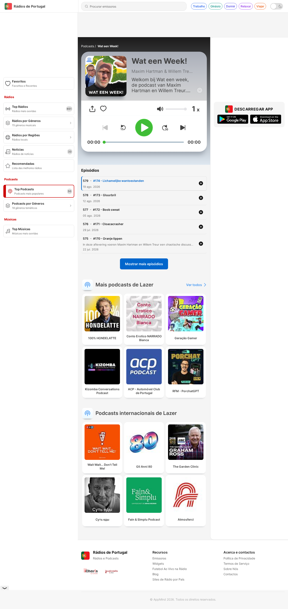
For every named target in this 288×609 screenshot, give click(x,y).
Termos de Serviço (236, 563)
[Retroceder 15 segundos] (123, 127)
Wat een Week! (108, 46)
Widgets (158, 563)
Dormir (230, 6)
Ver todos (194, 285)
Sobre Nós (230, 569)
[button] (160, 109)
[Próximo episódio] (182, 127)
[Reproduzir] (144, 127)
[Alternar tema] (276, 6)
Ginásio (215, 6)
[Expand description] (200, 90)
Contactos (230, 574)
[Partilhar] (92, 108)
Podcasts (87, 46)
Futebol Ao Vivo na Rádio (169, 569)
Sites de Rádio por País (168, 579)
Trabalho (199, 6)
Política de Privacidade (239, 558)
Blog (155, 574)
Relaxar (246, 6)
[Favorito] (103, 108)
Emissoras (159, 558)
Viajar (260, 6)
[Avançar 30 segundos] (165, 127)
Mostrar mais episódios (144, 264)
